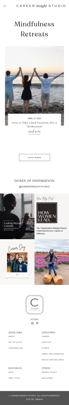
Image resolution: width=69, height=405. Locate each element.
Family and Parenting (53, 354)
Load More (34, 157)
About (12, 336)
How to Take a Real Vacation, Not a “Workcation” (34, 124)
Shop (11, 372)
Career (45, 336)
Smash (39, 399)
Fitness (45, 348)
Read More (34, 131)
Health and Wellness (53, 359)
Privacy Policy (49, 372)
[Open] (17, 216)
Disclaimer (47, 378)
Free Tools (14, 378)
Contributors (16, 348)
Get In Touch (15, 342)
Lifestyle (46, 342)
